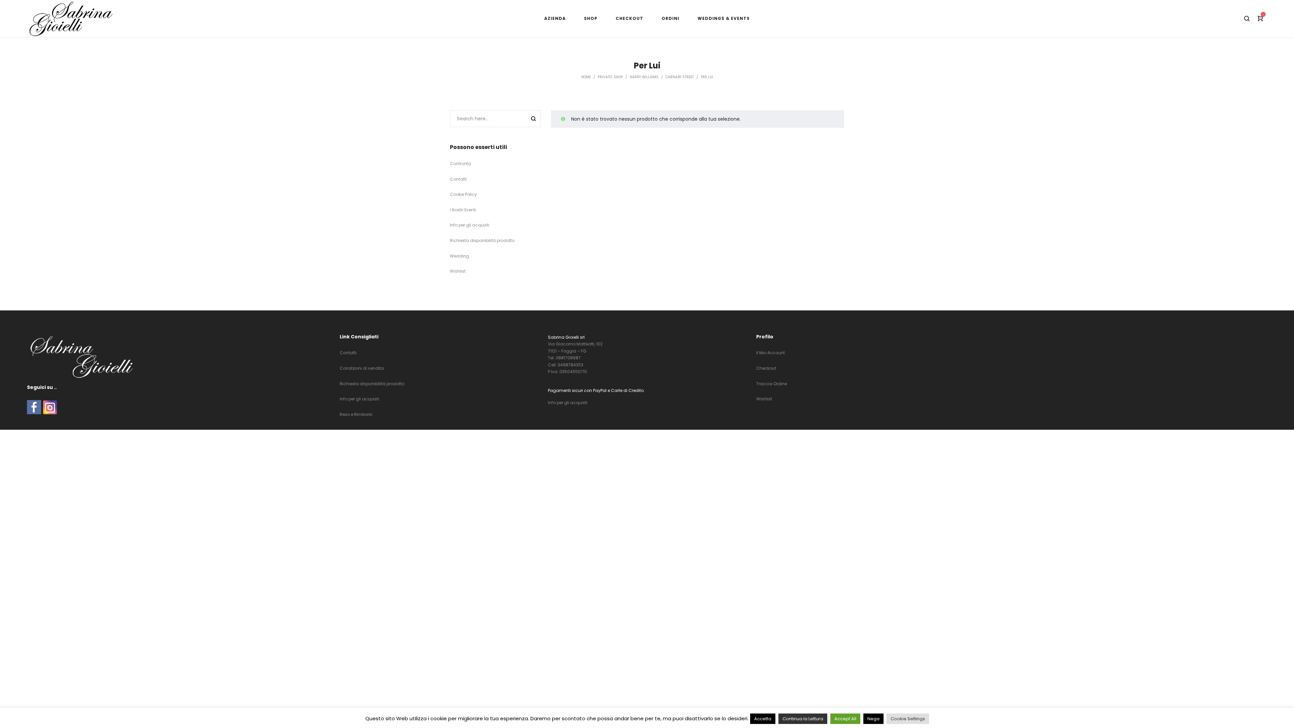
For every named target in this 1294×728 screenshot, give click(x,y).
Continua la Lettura (802, 719)
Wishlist (458, 271)
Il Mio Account (770, 353)
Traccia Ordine (771, 384)
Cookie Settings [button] (908, 719)
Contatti (458, 179)
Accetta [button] (762, 719)
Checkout (766, 368)
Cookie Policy (463, 194)
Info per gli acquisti (469, 225)
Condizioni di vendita (362, 368)
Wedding (459, 256)
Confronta (460, 163)
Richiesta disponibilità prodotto (482, 240)
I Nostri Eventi (463, 210)
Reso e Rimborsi (356, 414)
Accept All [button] (845, 719)
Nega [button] (873, 719)
